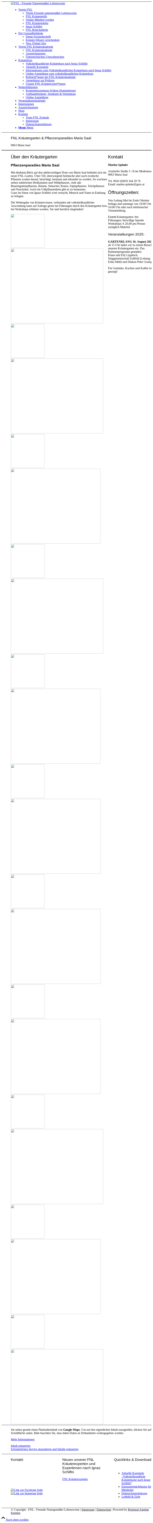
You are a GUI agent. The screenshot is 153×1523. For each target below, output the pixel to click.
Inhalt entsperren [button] (20, 1445)
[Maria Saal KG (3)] (59, 1055)
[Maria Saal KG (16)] (59, 504)
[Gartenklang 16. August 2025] (59, 1385)
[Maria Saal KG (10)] (59, 724)
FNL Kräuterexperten (75, 1479)
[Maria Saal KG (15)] (59, 394)
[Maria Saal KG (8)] (59, 834)
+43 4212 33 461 (32, 1480)
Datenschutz (103, 1509)
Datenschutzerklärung (134, 1493)
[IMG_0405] (59, 1275)
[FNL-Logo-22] (38, 3)
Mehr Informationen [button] (23, 1439)
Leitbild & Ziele (130, 1496)
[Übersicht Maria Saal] (59, 284)
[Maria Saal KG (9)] (59, 945)
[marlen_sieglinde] (59, 614)
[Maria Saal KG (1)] (59, 1165)
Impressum (88, 1509)
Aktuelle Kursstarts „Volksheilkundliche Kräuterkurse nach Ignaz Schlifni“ (135, 1478)
